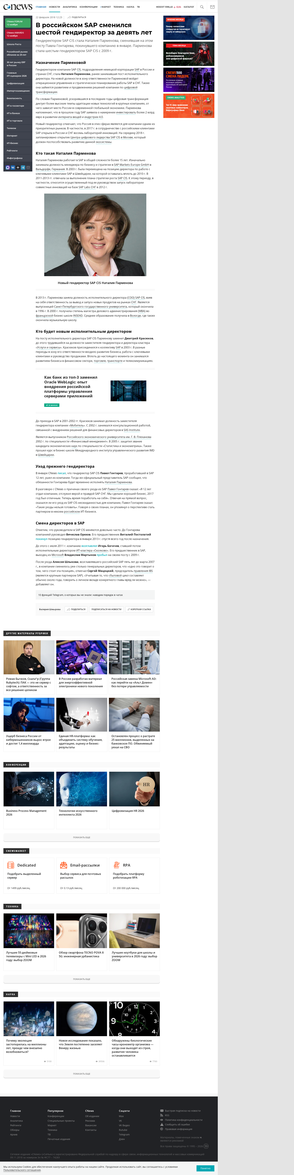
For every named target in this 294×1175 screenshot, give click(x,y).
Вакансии (90, 1125)
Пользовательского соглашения (22, 1170)
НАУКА (130, 7)
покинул (41, 539)
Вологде (135, 315)
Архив (13, 1134)
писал (62, 473)
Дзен (122, 1139)
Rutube (123, 1129)
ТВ (138, 7)
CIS (79, 69)
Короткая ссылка (141, 609)
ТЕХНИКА (118, 7)
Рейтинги (12, 150)
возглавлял (89, 546)
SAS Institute (132, 430)
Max (121, 1116)
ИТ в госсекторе (15, 105)
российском (72, 511)
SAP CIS (122, 178)
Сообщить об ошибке (177, 1124)
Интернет (12, 135)
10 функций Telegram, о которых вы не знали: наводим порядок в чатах (80, 595)
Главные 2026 (17, 74)
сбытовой (115, 575)
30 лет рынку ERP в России (16, 64)
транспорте (114, 361)
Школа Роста (14, 44)
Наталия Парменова (118, 482)
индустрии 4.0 (93, 117)
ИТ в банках (13, 113)
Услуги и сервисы (48, 347)
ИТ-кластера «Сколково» (92, 550)
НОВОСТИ (54, 7)
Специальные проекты (61, 1120)
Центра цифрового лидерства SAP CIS (95, 137)
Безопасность (14, 98)
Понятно (205, 1168)
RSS (167, 1115)
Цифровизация (15, 83)
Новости (15, 1116)
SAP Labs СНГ (87, 187)
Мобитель (77, 425)
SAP (137, 69)
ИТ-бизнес (12, 143)
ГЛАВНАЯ (41, 7)
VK (120, 1120)
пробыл (102, 555)
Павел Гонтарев (118, 489)
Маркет (52, 1125)
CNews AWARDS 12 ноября (15, 34)
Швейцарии (46, 455)
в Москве (127, 137)
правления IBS (143, 571)
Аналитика (70, 7)
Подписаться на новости (106, 609)
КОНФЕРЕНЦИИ (88, 7)
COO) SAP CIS (136, 297)
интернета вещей (69, 117)
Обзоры (14, 1129)
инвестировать (126, 112)
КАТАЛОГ (189, 7)
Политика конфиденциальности (183, 1119)
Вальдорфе (43, 169)
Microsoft (58, 555)
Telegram (124, 1134)
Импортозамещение (18, 90)
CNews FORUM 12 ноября (14, 23)
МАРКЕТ (106, 7)
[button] (202, 7)
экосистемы (103, 142)
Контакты (90, 1129)
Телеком (11, 128)
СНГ (133, 302)
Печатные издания (59, 1139)
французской (44, 315)
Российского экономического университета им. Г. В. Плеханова (109, 437)
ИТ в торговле (14, 120)
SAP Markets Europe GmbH (131, 165)
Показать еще (81, 837)
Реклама (90, 1120)
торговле (100, 361)
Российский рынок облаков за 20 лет (17, 53)
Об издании (92, 1116)
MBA (142, 311)
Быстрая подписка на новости (183, 1110)
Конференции (56, 1116)
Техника (52, 1129)
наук (74, 446)
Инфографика (14, 158)
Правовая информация (178, 1129)
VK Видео (124, 1125)
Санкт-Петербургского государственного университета (90, 306)
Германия (58, 169)
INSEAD (78, 315)
